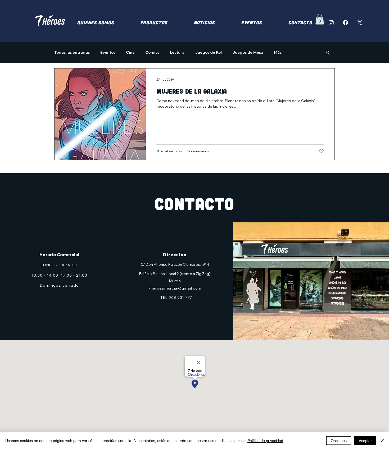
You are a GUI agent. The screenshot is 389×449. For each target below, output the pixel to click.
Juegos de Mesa (247, 52)
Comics (152, 52)
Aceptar (365, 440)
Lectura (177, 52)
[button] (319, 19)
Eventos (107, 52)
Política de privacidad (265, 440)
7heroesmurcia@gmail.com (174, 288)
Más (278, 52)
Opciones (339, 440)
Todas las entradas (72, 52)
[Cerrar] (382, 440)
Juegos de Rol (208, 52)
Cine (130, 52)
